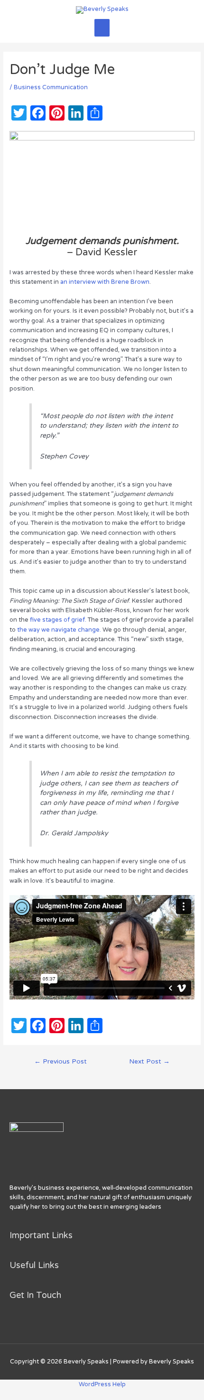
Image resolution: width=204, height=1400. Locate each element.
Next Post (149, 1061)
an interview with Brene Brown (104, 282)
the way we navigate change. (59, 630)
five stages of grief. (59, 620)
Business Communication (51, 87)
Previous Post (60, 1061)
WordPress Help (102, 1384)
